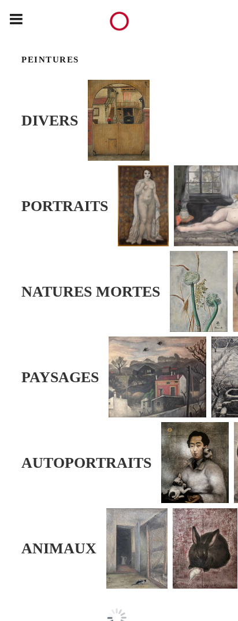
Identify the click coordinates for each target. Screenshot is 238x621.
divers (49, 120)
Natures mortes (90, 291)
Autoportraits (86, 462)
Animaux (58, 548)
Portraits (64, 206)
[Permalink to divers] (121, 120)
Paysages (60, 377)
